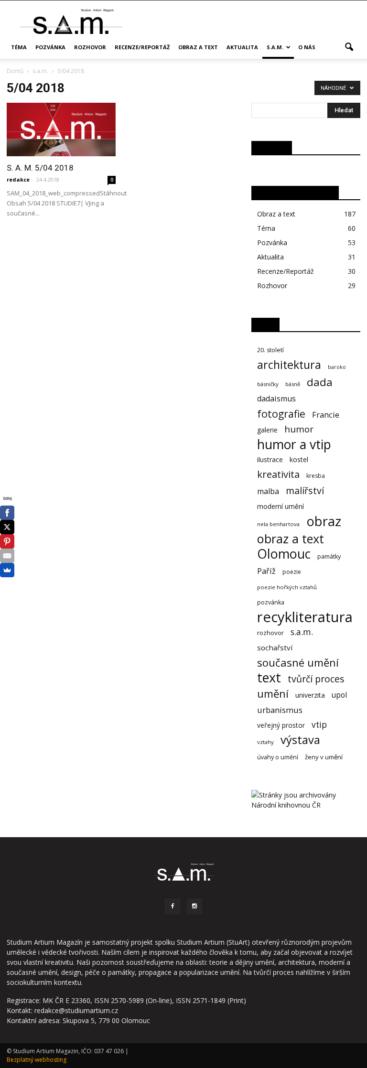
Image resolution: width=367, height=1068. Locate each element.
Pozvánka (50, 47)
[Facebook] (172, 906)
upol (339, 695)
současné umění (298, 663)
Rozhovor (90, 47)
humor (298, 429)
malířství (305, 490)
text (269, 677)
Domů (15, 71)
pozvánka (270, 602)
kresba (315, 476)
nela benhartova (278, 524)
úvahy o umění (277, 757)
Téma (19, 47)
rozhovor (270, 632)
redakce (18, 179)
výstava (300, 740)
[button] (348, 47)
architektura (289, 365)
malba (268, 491)
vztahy (265, 741)
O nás (306, 47)
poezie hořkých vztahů (287, 587)
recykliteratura (305, 617)
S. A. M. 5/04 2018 (40, 168)
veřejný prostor (281, 725)
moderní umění (280, 506)
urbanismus (279, 710)
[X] (7, 527)
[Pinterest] (7, 541)
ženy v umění (324, 757)
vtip (319, 725)
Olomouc (284, 554)
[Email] (7, 556)
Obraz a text (198, 47)
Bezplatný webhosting (36, 1060)
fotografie (281, 414)
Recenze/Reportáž (142, 47)
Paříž (266, 571)
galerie (267, 429)
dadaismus (276, 399)
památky (329, 556)
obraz (323, 521)
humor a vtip (294, 445)
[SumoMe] (7, 570)
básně (292, 384)
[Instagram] (194, 906)
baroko (337, 367)
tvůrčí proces (316, 679)
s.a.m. (275, 47)
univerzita (310, 695)
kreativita (278, 474)
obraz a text (290, 539)
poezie (291, 572)
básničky (268, 384)
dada (320, 382)
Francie (325, 415)
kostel (299, 459)
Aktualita (242, 47)
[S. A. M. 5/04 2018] (61, 129)
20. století (270, 350)
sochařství (274, 647)
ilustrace (270, 459)
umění (273, 694)
